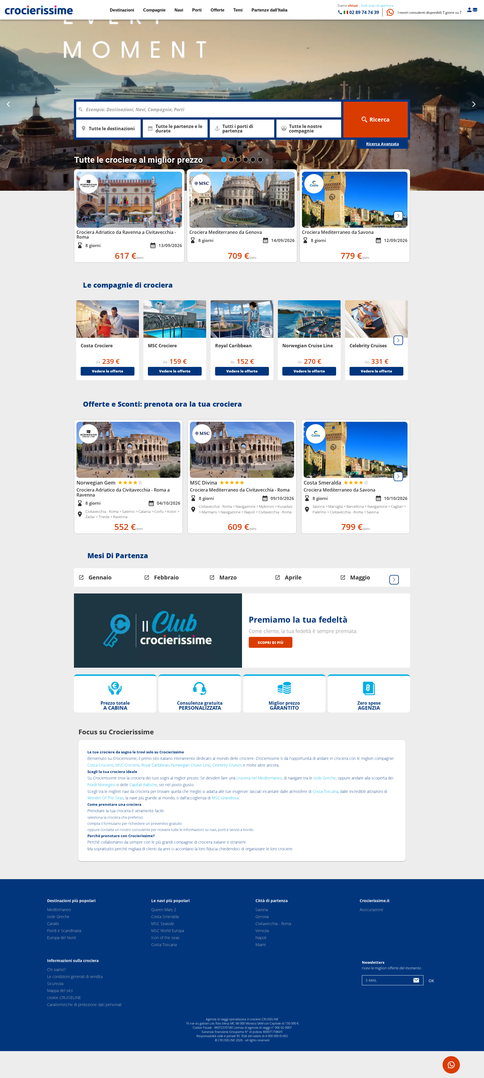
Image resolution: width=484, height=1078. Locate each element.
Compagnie (154, 10)
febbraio (166, 577)
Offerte (217, 10)
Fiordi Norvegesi (101, 784)
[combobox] (211, 109)
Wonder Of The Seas (105, 797)
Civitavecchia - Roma (273, 923)
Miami (260, 944)
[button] (430, 12)
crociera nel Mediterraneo (259, 778)
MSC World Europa (167, 930)
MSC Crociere (127, 765)
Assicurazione (371, 909)
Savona (261, 909)
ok (431, 980)
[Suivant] (398, 216)
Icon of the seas (165, 937)
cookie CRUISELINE (64, 997)
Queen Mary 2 (163, 909)
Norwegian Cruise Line (190, 765)
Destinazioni (122, 10)
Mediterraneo (59, 909)
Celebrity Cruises (227, 765)
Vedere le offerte (107, 371)
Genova (262, 916)
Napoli (260, 937)
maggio (360, 577)
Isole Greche (324, 778)
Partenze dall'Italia (269, 10)
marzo (228, 577)
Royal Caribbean (155, 765)
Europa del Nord (61, 937)
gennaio (100, 577)
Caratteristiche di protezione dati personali (84, 1004)
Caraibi (53, 923)
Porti (197, 10)
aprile (293, 577)
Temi (238, 10)
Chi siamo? (56, 969)
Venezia (262, 930)
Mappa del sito (60, 990)
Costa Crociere (100, 765)
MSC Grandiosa (225, 797)
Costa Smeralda (165, 916)
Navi (178, 10)
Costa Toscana (325, 791)
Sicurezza (55, 983)
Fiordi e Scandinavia (64, 930)
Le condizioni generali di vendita (75, 976)
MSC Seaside (162, 923)
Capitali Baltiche (143, 784)
